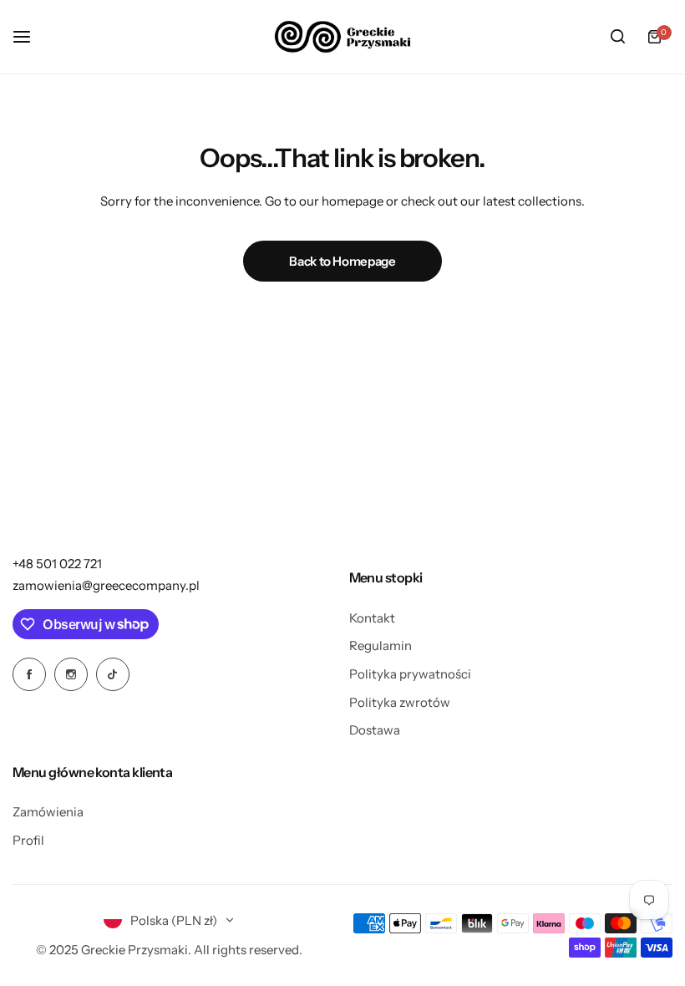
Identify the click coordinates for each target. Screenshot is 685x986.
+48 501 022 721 (57, 564)
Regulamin (380, 645)
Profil (28, 840)
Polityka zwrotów (399, 702)
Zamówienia (48, 812)
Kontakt (372, 618)
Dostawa (374, 730)
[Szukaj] (617, 36)
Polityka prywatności (410, 674)
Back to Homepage (342, 261)
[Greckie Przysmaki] (342, 37)
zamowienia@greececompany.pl (106, 585)
